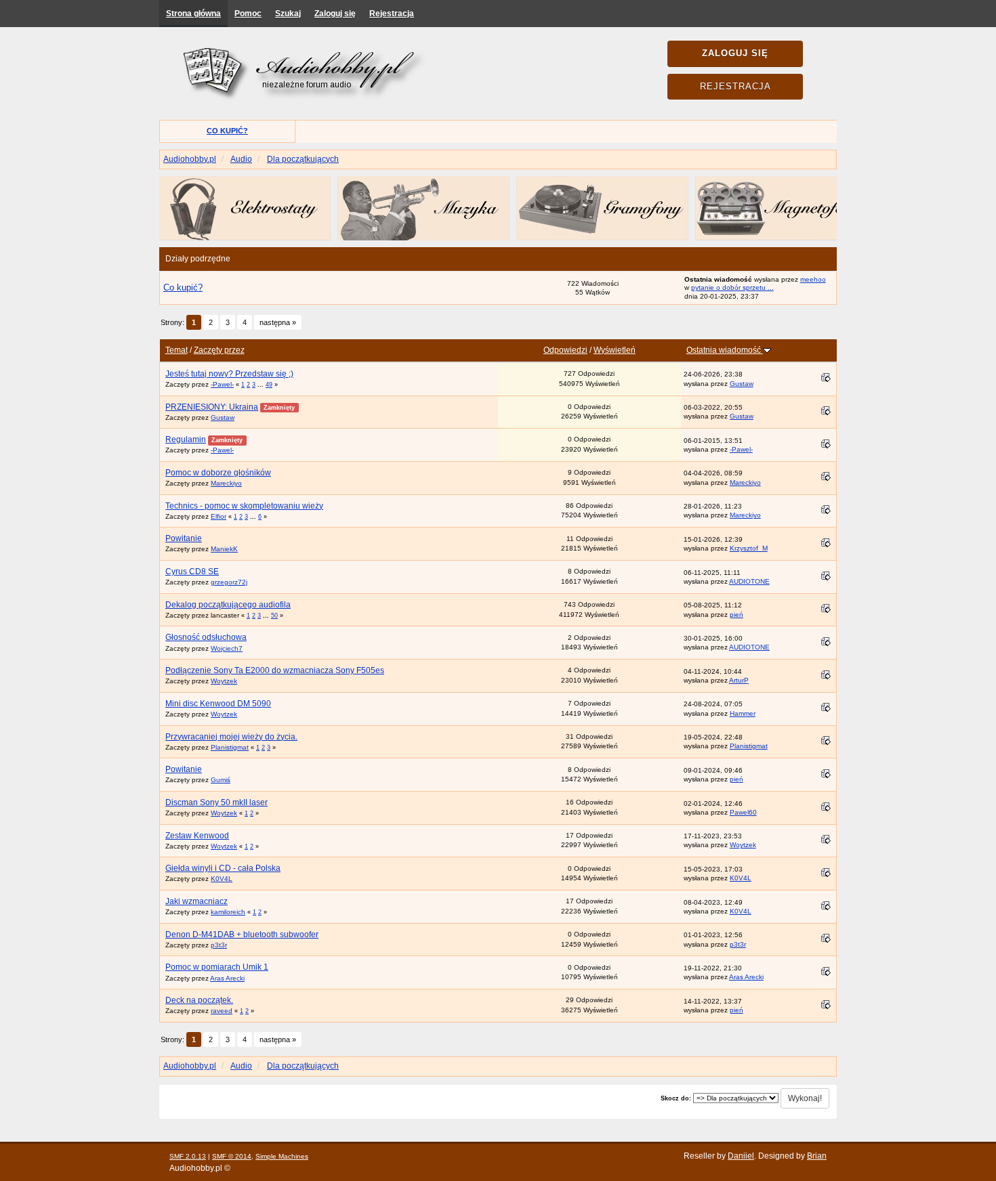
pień (736, 614)
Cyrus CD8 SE (192, 571)
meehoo (813, 279)
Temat (176, 350)
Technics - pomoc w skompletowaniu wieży (244, 506)
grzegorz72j (229, 582)
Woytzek (224, 681)
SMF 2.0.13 (187, 1156)
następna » (278, 322)
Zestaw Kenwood (197, 835)
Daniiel (741, 1156)
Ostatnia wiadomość (724, 350)
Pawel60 (743, 812)
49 (269, 384)
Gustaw (741, 383)
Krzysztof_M (749, 548)
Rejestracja (391, 13)
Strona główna (193, 13)
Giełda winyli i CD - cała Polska (223, 868)
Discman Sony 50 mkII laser (216, 802)
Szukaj (288, 13)
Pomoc (248, 13)
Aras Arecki (227, 978)
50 (274, 615)
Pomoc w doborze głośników (218, 472)
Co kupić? (227, 131)
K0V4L (221, 878)
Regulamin (185, 439)
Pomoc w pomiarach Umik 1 (216, 967)
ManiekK (224, 549)
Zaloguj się (335, 13)
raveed (221, 1010)
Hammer (742, 713)
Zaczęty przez (219, 350)
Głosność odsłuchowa (206, 637)
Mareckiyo (226, 483)
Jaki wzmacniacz (196, 901)
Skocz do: (676, 1098)
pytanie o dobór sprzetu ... (732, 287)
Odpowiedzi (565, 350)
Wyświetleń (615, 350)
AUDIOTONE (749, 581)
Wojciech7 (227, 648)
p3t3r (219, 945)
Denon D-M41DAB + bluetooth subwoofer (241, 934)
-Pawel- (222, 384)
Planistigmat (230, 747)
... (261, 384)
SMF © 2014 (231, 1156)
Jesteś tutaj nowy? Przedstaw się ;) (229, 374)
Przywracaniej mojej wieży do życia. (231, 737)
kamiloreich (228, 912)
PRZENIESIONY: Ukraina (211, 407)
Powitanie (183, 538)
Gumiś (220, 779)
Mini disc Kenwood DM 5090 (218, 703)
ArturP (739, 680)
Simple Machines (281, 1156)
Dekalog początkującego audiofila (228, 604)
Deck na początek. (199, 1000)
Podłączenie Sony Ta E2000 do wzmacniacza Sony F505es (274, 670)
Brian (817, 1156)
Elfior (218, 516)
